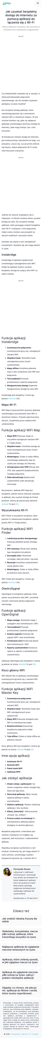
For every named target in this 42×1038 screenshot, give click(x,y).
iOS (16, 504)
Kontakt (35, 1034)
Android (11, 398)
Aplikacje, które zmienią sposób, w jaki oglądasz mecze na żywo (20, 961)
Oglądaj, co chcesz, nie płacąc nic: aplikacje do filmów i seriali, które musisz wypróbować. (19, 990)
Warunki (25, 1034)
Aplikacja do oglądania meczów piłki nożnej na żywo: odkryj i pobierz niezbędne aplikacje (20, 975)
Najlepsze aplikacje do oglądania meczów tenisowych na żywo (20, 948)
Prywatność (15, 1034)
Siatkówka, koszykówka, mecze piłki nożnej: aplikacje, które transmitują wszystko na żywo (20, 934)
